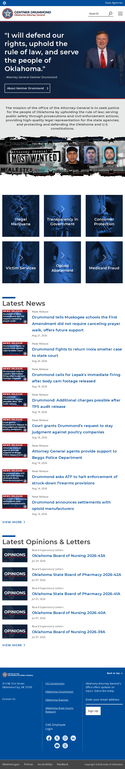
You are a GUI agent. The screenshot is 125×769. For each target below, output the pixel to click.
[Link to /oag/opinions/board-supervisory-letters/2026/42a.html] (17, 574)
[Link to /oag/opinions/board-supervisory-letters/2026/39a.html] (17, 631)
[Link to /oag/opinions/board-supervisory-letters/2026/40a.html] (17, 612)
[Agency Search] (110, 13)
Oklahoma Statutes (56, 700)
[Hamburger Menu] (120, 13)
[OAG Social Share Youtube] (57, 745)
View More (12, 522)
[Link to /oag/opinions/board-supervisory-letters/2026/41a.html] (17, 593)
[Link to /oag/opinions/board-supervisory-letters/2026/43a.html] (17, 555)
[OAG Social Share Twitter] (57, 738)
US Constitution (54, 683)
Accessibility (45, 764)
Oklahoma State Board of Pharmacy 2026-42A (76, 574)
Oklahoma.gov (11, 764)
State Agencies (114, 2)
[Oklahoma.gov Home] (4, 2)
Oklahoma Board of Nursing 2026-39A (68, 632)
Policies (28, 764)
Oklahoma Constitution (59, 691)
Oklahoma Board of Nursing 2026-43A (68, 555)
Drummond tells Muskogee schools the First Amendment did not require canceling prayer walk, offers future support (76, 323)
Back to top (113, 673)
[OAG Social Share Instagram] (65, 738)
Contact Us (9, 699)
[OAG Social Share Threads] (65, 745)
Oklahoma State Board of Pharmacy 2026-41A (76, 594)
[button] (27, 88)
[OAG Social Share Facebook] (49, 738)
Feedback (62, 764)
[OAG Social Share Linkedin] (73, 738)
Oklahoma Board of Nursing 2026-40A (69, 613)
